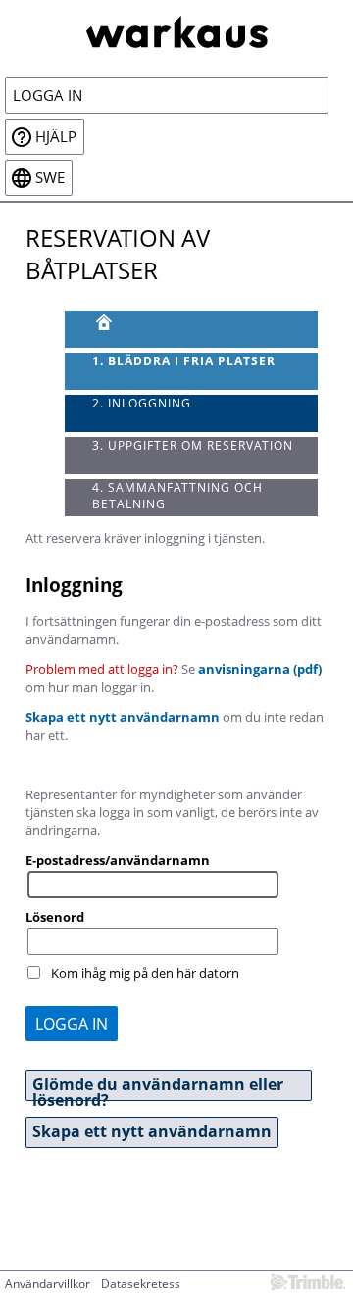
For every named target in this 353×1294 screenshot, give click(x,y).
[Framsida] (192, 329)
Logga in (47, 95)
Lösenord (54, 917)
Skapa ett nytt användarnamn (122, 717)
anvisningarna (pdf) (260, 669)
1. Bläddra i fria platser (184, 361)
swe (50, 178)
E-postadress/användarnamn (117, 860)
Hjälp (55, 136)
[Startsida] (176, 30)
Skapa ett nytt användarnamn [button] (152, 1131)
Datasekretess (140, 1283)
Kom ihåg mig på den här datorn (145, 973)
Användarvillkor (47, 1283)
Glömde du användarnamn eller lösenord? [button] (157, 1087)
